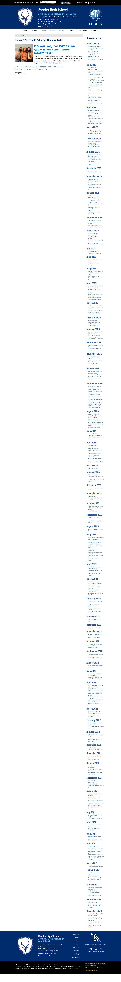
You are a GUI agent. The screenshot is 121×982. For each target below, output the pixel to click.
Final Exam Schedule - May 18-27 (96, 81)
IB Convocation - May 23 (94, 276)
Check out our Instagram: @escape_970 (31, 69)
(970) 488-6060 (46, 26)
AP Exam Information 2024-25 (95, 371)
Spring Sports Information (94, 145)
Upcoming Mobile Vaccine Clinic (95, 772)
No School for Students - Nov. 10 (95, 506)
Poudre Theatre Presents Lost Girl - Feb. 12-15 (95, 142)
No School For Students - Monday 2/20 (94, 605)
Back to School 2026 (93, 51)
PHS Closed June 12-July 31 (94, 542)
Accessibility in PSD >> (91, 970)
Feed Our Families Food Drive (95, 360)
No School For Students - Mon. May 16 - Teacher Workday (95, 678)
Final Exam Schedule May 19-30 (95, 271)
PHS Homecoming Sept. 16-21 (95, 406)
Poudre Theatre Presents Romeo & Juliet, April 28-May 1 (95, 686)
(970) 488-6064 (52, 24)
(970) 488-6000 (52, 19)
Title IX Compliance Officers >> (93, 967)
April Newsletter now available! (95, 122)
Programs (71, 30)
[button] (102, 3)
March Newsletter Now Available (96, 135)
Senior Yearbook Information (94, 220)
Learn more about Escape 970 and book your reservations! (38, 66)
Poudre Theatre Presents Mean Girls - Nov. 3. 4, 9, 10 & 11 (95, 498)
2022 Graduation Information (95, 692)
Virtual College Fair (92, 784)
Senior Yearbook (91, 774)
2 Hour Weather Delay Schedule (95, 738)
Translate (52, 3)
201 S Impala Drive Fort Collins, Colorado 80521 (61, 17)
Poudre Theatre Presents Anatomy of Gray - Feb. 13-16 (95, 336)
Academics (34, 30)
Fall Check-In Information (94, 427)
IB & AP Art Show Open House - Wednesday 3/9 (95, 295)
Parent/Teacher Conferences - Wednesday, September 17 (95, 226)
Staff (85, 2)
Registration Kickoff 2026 (94, 158)
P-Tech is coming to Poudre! (94, 876)
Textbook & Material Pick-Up (94, 895)
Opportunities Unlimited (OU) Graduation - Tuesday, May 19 (95, 83)
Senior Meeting (91, 457)
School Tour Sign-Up (92, 373)
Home (17, 35)
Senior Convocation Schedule (95, 435)
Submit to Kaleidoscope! (93, 325)
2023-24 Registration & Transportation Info (93, 540)
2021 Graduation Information (95, 840)
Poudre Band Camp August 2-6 (95, 818)
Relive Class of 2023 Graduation (96, 537)
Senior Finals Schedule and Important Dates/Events (94, 454)
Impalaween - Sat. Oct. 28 (94, 511)
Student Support (83, 30)
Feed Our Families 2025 (93, 179)
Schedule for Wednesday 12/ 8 (95, 749)
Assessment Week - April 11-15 (95, 700)
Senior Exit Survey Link (93, 448)
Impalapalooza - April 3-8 (94, 581)
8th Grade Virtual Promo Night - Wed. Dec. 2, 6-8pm (95, 914)
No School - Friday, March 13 (94, 133)
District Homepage (92, 951)
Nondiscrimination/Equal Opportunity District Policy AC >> (95, 964)
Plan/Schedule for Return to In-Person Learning (95, 888)
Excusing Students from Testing (95, 310)
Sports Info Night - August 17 (95, 46)
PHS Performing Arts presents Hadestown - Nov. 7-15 (95, 196)
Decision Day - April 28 (93, 312)
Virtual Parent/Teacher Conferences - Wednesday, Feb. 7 (95, 476)
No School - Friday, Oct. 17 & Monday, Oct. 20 (94, 212)
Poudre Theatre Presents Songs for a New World (95, 849)
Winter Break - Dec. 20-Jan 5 (94, 171)
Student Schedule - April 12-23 (95, 854)
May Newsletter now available (95, 103)
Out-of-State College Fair (94, 394)
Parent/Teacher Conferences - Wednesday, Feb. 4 (95, 155)
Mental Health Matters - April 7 (95, 711)
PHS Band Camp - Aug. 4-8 (94, 253)
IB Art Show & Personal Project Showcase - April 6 (95, 697)
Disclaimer (101, 951)
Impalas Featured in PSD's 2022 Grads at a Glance (95, 674)
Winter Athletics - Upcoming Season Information (94, 201)
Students (93, 2)
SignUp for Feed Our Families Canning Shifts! (95, 645)
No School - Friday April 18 (94, 289)
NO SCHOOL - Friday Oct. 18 (94, 376)
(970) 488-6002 (56, 21)
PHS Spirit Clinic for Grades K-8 (95, 402)
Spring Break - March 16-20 (94, 131)
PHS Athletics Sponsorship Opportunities (94, 160)
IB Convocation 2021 (93, 846)
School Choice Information (94, 637)
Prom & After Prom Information (95, 690)
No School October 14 (93, 647)
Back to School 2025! (93, 243)
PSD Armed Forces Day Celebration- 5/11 (93, 590)
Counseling (62, 30)
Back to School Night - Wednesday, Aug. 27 (93, 234)
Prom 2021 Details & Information (96, 856)
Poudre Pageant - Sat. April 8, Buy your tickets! (95, 584)
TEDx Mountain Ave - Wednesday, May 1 (93, 446)
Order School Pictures (93, 799)
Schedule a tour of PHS (93, 759)
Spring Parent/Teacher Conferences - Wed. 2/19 (94, 321)
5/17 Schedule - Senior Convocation (93, 549)
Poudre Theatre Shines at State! (95, 904)
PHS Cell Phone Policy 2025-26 (95, 245)
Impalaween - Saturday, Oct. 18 (95, 199)
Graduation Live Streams (94, 434)
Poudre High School (53, 9)
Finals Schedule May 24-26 (94, 544)
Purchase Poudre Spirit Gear (94, 407)
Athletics (52, 30)
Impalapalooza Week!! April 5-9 (95, 866)
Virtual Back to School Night (94, 797)
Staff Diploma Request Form (94, 748)
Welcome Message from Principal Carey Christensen (94, 415)
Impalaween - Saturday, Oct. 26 (95, 375)
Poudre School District (21, 2)
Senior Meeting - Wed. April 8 (95, 123)
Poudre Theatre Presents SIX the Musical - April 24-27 (95, 287)
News (23, 35)
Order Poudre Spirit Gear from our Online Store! (95, 658)
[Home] (25, 17)
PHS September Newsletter (94, 404)
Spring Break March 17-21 (94, 314)
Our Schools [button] (34, 2)
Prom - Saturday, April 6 (93, 468)
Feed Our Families (92, 496)
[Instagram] (101, 25)
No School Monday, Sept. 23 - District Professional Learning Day (95, 391)
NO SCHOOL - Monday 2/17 (94, 324)
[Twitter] (95, 25)
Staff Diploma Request (93, 891)
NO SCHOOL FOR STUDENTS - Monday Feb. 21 (95, 724)
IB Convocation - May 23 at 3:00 (95, 461)
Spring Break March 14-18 (94, 713)
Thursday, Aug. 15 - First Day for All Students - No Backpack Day (95, 421)
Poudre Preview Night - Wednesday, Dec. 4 (93, 364)
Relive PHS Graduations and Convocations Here (94, 68)
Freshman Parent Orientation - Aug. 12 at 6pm (95, 53)
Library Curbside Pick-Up (94, 917)
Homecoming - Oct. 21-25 (94, 207)
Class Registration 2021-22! (94, 877)
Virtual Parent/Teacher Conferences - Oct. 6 (93, 781)
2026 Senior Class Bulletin (94, 117)
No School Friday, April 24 (94, 110)
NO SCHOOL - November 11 (94, 361)
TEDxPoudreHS (91, 894)
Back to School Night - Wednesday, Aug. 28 (93, 418)
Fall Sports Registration (93, 251)
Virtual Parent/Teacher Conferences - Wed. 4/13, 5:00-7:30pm (95, 703)
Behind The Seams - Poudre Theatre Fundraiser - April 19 (95, 298)
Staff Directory (95, 30)
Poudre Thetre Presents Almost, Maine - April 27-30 (95, 567)
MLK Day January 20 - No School (95, 338)
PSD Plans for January (93, 902)
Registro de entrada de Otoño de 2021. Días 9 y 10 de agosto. (96, 804)
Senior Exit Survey (92, 688)
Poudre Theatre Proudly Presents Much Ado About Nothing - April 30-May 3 (96, 113)
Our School (25, 30)
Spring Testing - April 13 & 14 (95, 130)
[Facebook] (90, 25)
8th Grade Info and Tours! (94, 892)
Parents (79, 2)
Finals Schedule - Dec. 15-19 (94, 172)
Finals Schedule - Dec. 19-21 (94, 628)
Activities (44, 30)
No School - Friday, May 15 (94, 89)
